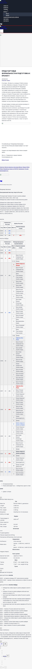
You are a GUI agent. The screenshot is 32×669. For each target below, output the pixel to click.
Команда (5, 7)
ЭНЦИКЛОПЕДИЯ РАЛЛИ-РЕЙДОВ (11, 17)
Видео (7, 15)
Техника (5, 9)
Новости (5, 5)
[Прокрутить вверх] (2, 644)
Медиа (4, 656)
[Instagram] (5, 668)
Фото (7, 13)
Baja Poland (5, 160)
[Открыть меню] (1, 31)
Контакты (6, 20)
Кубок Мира (4, 80)
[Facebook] (1, 668)
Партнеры (5, 19)
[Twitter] (3, 668)
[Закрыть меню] (0, 647)
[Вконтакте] (1, 24)
